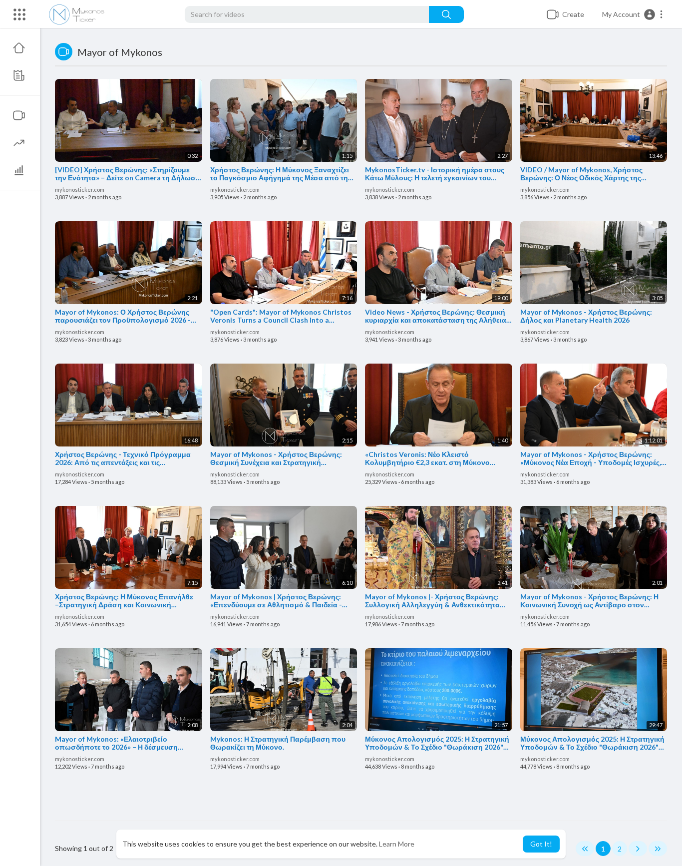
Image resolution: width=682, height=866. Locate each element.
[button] (633, 14)
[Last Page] (658, 848)
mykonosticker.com (79, 189)
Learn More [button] (396, 844)
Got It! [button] (541, 844)
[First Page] (585, 848)
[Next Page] (638, 848)
